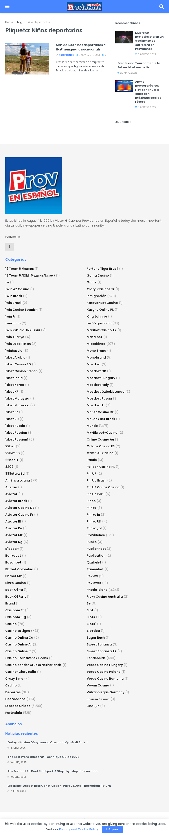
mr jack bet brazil (101, 419)
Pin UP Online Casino (103, 487)
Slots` (91, 624)
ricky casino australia (105, 596)
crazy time (14, 678)
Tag (19, 22)
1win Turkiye (14, 337)
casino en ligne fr (19, 631)
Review (92, 576)
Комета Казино (98, 699)
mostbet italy (98, 385)
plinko (91, 508)
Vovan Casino (98, 685)
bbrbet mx (13, 576)
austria (11, 487)
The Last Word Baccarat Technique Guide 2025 (43, 757)
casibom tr (14, 610)
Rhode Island (97, 590)
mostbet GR (96, 371)
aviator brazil (16, 501)
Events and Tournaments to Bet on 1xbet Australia (139, 65)
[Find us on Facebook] (9, 247)
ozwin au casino (100, 453)
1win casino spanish (21, 309)
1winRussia (13, 350)
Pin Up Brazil (96, 480)
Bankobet (13, 555)
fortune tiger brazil (102, 268)
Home (9, 22)
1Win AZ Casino (17, 289)
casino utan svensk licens (26, 658)
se (89, 603)
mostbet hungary (101, 378)
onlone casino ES (101, 446)
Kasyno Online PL (100, 309)
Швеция (93, 706)
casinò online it (18, 651)
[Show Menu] (7, 6)
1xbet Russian (16, 432)
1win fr (10, 316)
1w (7, 282)
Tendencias (96, 658)
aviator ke (13, 528)
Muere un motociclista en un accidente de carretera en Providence (149, 41)
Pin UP (91, 473)
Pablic (92, 460)
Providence (96, 535)
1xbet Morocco (17, 405)
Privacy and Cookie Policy (78, 829)
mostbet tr (96, 405)
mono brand (96, 350)
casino (11, 624)
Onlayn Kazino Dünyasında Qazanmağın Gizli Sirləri (47, 742)
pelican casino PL (101, 467)
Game (92, 282)
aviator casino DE (19, 508)
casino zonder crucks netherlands (33, 665)
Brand (10, 603)
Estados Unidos (17, 706)
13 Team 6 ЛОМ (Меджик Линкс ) (30, 275)
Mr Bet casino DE (100, 412)
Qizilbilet (94, 562)
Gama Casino (98, 275)
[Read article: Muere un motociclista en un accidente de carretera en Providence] (124, 37)
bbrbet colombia (19, 569)
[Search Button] (161, 6)
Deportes (13, 692)
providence (66, 55)
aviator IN (13, 521)
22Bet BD (12, 453)
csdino (11, 685)
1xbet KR (11, 391)
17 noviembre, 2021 (89, 55)
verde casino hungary (105, 665)
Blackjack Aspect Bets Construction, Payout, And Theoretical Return (59, 786)
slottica (93, 631)
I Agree (112, 829)
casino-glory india (20, 671)
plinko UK (94, 521)
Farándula (13, 712)
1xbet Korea (14, 385)
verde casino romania (105, 678)
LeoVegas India (99, 323)
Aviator (11, 494)
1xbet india (14, 378)
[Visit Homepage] (84, 6)
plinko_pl (94, 528)
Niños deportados (38, 22)
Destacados (15, 699)
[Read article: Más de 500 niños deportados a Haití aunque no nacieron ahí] (27, 58)
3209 (9, 467)
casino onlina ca (19, 637)
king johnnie (97, 316)
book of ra (14, 590)
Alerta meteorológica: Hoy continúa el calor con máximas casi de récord (148, 92)
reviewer (94, 583)
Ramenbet (95, 569)
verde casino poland (104, 671)
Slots (91, 617)
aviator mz (14, 535)
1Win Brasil (13, 296)
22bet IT (11, 460)
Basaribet (13, 562)
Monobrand (96, 357)
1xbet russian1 (16, 439)
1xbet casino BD (18, 364)
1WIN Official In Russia (22, 330)
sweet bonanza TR (101, 651)
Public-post (96, 549)
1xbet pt (11, 412)
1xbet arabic (15, 357)
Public (92, 542)
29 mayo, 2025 (128, 72)
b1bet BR (12, 549)
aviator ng (13, 542)
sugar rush (96, 637)
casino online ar (18, 644)
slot (90, 610)
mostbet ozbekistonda (106, 391)
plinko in (93, 514)
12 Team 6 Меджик (19, 268)
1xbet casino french (21, 371)
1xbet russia (15, 426)
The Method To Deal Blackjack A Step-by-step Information (52, 771)
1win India (13, 323)
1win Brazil (13, 303)
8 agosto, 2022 (146, 54)
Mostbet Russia (99, 398)
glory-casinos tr (100, 289)
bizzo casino (15, 583)
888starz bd (15, 473)
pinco (91, 501)
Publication (96, 555)
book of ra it (15, 596)
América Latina (17, 480)
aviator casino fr (19, 514)
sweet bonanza (99, 644)
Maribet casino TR (101, 330)
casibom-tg (15, 617)
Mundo (92, 426)
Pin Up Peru (96, 494)
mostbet (94, 364)
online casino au (100, 439)
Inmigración (96, 296)
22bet (10, 446)
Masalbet (94, 337)
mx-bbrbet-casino (102, 432)
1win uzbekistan (18, 344)
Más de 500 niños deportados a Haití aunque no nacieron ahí (81, 47)
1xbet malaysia (17, 398)
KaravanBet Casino (102, 303)
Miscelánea (96, 344)
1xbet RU (12, 419)
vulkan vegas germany (105, 692)
